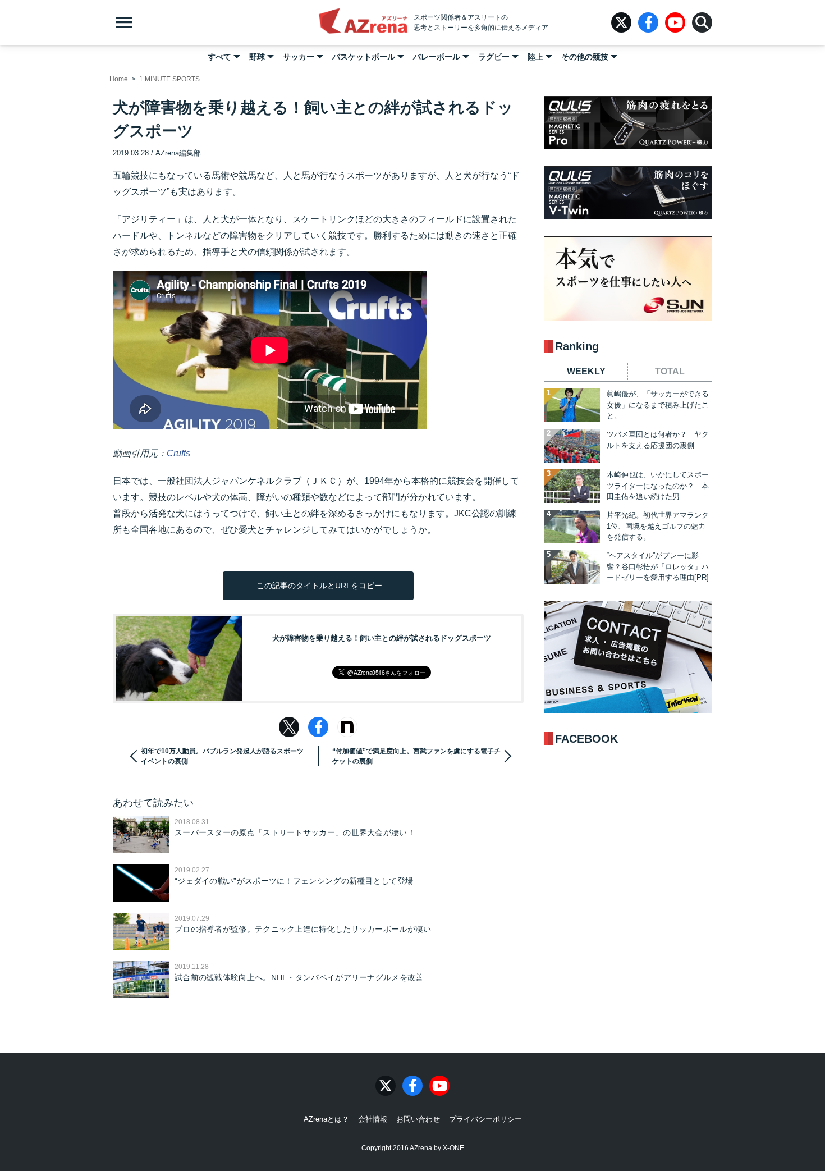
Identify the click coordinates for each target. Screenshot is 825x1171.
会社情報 (372, 1119)
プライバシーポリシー (485, 1119)
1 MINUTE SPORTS (169, 79)
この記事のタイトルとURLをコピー (318, 585)
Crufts (178, 453)
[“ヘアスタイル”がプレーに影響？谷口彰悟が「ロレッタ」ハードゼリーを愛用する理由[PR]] (572, 567)
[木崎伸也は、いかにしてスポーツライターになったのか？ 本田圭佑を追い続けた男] (572, 486)
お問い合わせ (418, 1119)
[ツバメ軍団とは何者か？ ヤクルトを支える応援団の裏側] (572, 446)
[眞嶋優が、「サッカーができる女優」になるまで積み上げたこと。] (572, 405)
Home (118, 79)
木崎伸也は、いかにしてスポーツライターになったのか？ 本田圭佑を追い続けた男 (658, 485)
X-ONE (453, 1148)
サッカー (298, 56)
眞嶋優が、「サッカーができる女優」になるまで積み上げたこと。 (658, 405)
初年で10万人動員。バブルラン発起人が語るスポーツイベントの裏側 (222, 756)
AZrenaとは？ (326, 1119)
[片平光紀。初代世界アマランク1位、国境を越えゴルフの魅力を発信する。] (572, 526)
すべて (219, 56)
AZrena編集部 (178, 153)
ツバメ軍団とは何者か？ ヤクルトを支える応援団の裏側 (658, 440)
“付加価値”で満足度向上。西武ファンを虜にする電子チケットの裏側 (416, 756)
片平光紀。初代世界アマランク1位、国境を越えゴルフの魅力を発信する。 (658, 526)
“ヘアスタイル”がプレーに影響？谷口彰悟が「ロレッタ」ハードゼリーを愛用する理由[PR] (658, 566)
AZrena (363, 22)
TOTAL (670, 371)
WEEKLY (586, 371)
